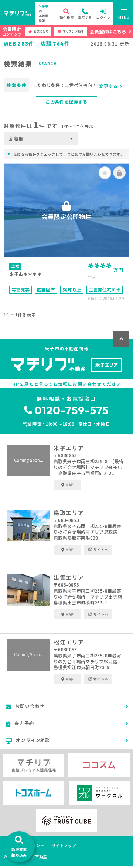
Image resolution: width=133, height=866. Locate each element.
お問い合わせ (29, 706)
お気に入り (41, 31)
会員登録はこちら (108, 31)
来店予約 (24, 723)
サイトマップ (64, 846)
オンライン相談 (33, 740)
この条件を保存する (66, 101)
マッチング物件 (73, 31)
